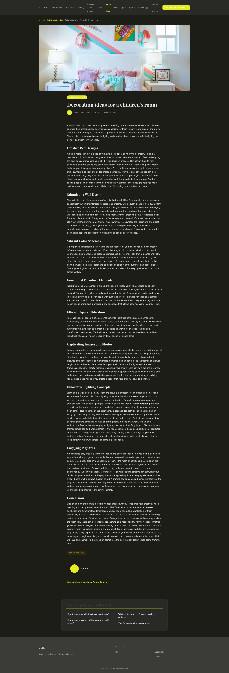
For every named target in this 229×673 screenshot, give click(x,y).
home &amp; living (55, 20)
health (99, 7)
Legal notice (160, 652)
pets (124, 7)
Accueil (42, 20)
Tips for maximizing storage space (134, 623)
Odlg (42, 648)
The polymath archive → (176, 7)
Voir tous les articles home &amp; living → (87, 582)
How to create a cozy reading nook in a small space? (88, 621)
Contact (158, 656)
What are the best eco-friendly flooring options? (136, 615)
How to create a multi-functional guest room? (88, 614)
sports (132, 7)
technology (143, 7)
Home (46, 7)
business (70, 7)
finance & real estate (90, 7)
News (116, 7)
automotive (57, 7)
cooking (80, 7)
